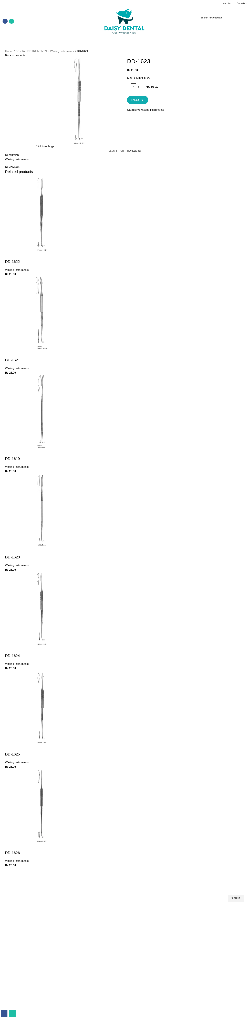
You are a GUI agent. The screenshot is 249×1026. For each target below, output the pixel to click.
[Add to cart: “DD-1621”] (9, 353)
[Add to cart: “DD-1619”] (9, 452)
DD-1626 (12, 853)
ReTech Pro (94, 1023)
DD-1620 (12, 557)
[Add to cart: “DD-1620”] (9, 550)
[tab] (116, 151)
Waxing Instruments (62, 51)
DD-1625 (12, 754)
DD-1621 (12, 360)
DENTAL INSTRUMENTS (32, 51)
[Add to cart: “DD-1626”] (9, 846)
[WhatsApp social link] (11, 21)
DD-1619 (12, 459)
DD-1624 (12, 656)
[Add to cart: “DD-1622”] (9, 255)
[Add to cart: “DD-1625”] (9, 747)
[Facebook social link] (5, 21)
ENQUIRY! (137, 100)
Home (9, 51)
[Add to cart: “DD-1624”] (9, 649)
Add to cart (153, 87)
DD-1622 (12, 262)
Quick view (18, 255)
